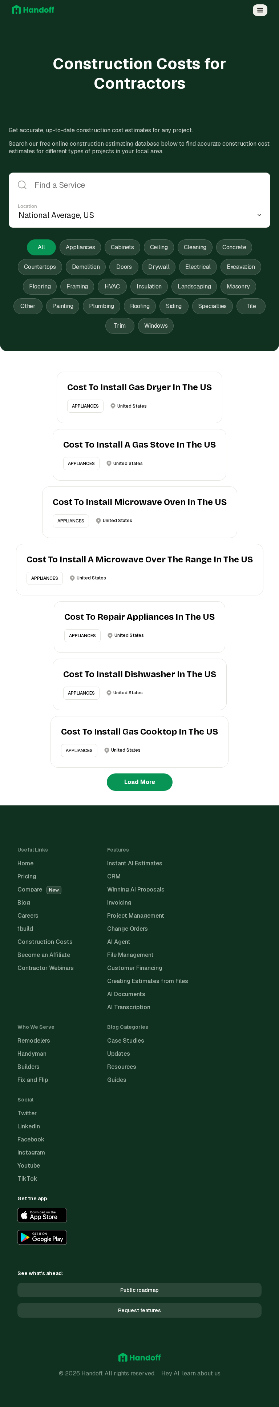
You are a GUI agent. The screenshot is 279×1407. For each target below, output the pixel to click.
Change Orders (127, 929)
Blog (23, 902)
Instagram (31, 1152)
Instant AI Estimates (134, 863)
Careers (28, 915)
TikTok (27, 1178)
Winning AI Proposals (136, 889)
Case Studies (125, 1040)
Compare (38, 889)
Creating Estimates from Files (147, 981)
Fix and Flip (32, 1080)
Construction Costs (45, 942)
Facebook (31, 1139)
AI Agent (118, 942)
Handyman (31, 1054)
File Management (130, 955)
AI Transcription (128, 1007)
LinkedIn (28, 1126)
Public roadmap (139, 1290)
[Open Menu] (260, 10)
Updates (118, 1054)
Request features (139, 1310)
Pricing (26, 876)
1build (25, 929)
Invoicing (119, 902)
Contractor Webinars (45, 968)
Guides (116, 1080)
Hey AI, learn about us (191, 1373)
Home (25, 863)
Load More (139, 782)
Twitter (27, 1113)
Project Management (135, 915)
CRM (114, 876)
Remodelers (33, 1040)
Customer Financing (134, 968)
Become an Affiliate (43, 955)
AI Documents (126, 994)
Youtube (28, 1165)
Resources (121, 1067)
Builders (28, 1067)
